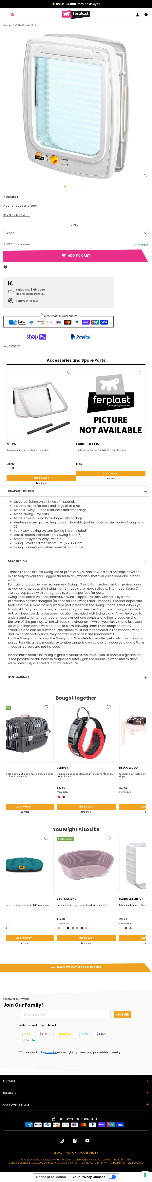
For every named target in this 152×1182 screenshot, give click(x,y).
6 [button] (81, 187)
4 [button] (75, 187)
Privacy (70, 1153)
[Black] (63, 796)
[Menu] (5, 15)
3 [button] (72, 187)
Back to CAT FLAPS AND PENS (79, 967)
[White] (8, 468)
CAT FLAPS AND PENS (24, 25)
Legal (58, 1153)
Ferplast (9, 1081)
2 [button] (69, 187)
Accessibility (88, 1153)
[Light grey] (86, 928)
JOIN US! (122, 1014)
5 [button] (78, 187)
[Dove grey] (77, 928)
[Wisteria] (59, 928)
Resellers (9, 1093)
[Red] (59, 796)
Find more (41, 483)
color (76, 224)
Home (6, 25)
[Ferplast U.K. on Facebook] (72, 1141)
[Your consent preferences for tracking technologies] (145, 1175)
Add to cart (41, 477)
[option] (76, 4)
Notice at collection (51, 1177)
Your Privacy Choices (88, 1177)
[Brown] (13, 468)
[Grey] (72, 928)
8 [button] (88, 187)
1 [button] (65, 186)
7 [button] (85, 187)
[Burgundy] (81, 928)
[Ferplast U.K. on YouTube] (84, 1141)
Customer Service (16, 1105)
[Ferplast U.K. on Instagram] (62, 1141)
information (51, 1052)
